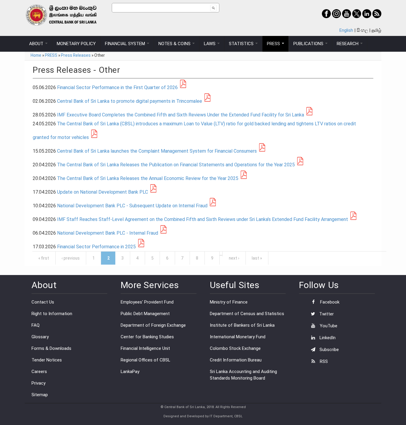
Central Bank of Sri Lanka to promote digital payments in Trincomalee (129, 101)
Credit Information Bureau (236, 360)
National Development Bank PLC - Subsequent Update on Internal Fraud (132, 205)
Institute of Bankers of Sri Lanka (242, 325)
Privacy (38, 383)
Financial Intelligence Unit (145, 348)
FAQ (36, 325)
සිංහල (362, 30)
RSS (323, 361)
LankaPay (130, 371)
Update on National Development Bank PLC (102, 192)
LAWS (210, 43)
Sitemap (40, 394)
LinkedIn (327, 337)
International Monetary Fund (237, 336)
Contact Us (43, 302)
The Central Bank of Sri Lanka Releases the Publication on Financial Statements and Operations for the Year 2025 (176, 165)
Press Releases (76, 55)
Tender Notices (47, 360)
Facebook (329, 302)
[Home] (68, 15)
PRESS (274, 43)
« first (43, 258)
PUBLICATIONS (309, 43)
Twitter (326, 314)
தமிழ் (376, 30)
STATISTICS (242, 43)
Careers (39, 371)
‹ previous (71, 258)
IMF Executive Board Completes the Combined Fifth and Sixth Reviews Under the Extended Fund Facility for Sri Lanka (180, 115)
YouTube (328, 325)
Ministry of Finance (229, 302)
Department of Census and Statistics (247, 313)
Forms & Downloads (51, 348)
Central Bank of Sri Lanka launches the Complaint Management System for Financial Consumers (157, 151)
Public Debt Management (145, 313)
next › (234, 258)
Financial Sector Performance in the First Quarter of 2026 (117, 87)
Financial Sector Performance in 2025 (96, 246)
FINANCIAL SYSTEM (125, 43)
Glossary (40, 336)
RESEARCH (348, 43)
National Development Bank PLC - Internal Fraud (107, 233)
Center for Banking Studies (147, 336)
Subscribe (328, 349)
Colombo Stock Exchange (235, 348)
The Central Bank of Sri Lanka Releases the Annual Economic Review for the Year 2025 (147, 178)
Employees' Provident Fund (147, 302)
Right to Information (52, 313)
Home (36, 55)
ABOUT (37, 43)
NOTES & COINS (175, 43)
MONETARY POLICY (76, 43)
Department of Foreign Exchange (153, 325)
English (346, 30)
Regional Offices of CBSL (145, 360)
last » (257, 258)
